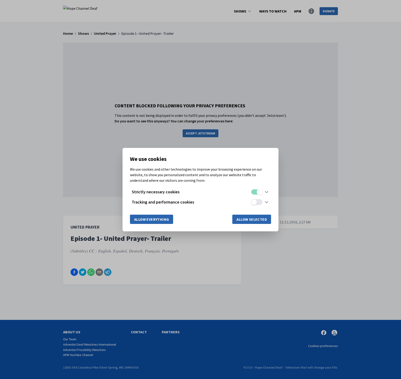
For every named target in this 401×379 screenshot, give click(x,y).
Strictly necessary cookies (156, 191)
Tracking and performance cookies (163, 202)
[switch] (256, 192)
